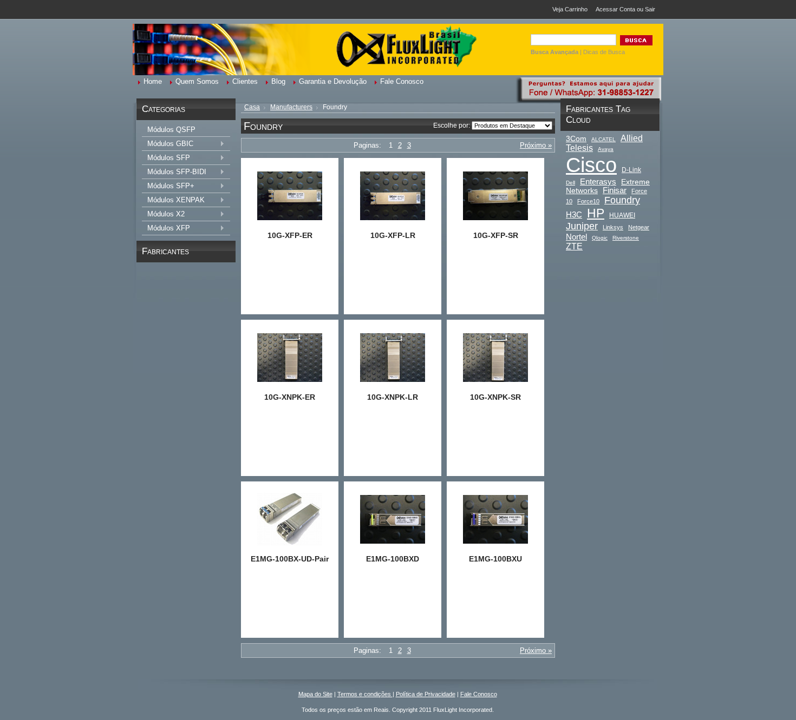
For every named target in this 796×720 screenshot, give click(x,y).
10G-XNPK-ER (289, 397)
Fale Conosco (478, 694)
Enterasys (598, 181)
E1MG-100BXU (495, 558)
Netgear (638, 227)
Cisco (591, 164)
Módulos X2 (163, 214)
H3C (574, 214)
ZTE (574, 246)
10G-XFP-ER (289, 235)
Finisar (615, 190)
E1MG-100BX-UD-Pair (290, 558)
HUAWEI (622, 215)
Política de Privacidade (425, 694)
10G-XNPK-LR (392, 397)
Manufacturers (291, 107)
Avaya (606, 149)
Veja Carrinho (570, 9)
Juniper (582, 226)
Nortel (576, 236)
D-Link (631, 170)
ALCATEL (603, 139)
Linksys (613, 227)
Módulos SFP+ (168, 186)
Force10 (588, 201)
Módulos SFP (166, 158)
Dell (570, 183)
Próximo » (536, 145)
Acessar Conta (615, 9)
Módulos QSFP (171, 129)
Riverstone (625, 238)
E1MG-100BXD (392, 558)
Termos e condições (365, 694)
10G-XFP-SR (495, 235)
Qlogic (600, 238)
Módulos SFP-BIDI (174, 172)
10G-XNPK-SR (495, 397)
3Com (576, 138)
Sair (650, 9)
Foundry (622, 200)
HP (595, 213)
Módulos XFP (166, 228)
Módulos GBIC (167, 144)
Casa (252, 107)
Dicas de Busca (604, 52)
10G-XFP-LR (392, 235)
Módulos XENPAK (173, 200)
